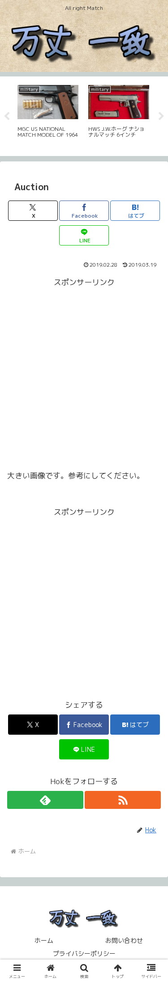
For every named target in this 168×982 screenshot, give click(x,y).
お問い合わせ (124, 940)
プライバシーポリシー (84, 953)
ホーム (43, 940)
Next (161, 116)
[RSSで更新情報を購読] (123, 800)
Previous (6, 116)
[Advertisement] (84, 374)
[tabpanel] (34, 114)
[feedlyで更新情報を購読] (45, 800)
